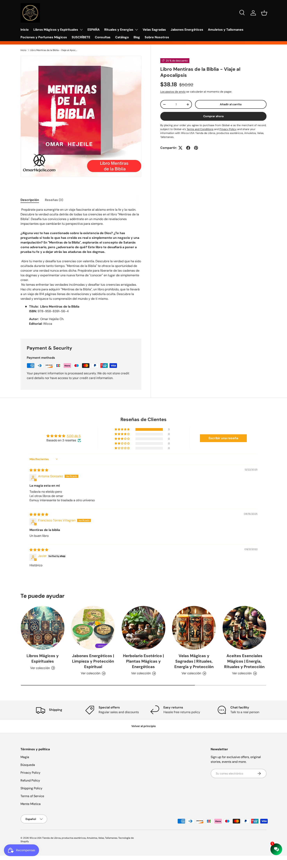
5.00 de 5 (74, 436)
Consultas (103, 37)
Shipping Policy (31, 788)
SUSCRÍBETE (81, 37)
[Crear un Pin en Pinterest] (196, 148)
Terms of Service (32, 796)
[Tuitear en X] (180, 148)
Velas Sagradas (154, 30)
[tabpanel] (80, 268)
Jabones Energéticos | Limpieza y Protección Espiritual (93, 661)
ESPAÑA (93, 30)
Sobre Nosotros (157, 37)
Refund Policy (30, 780)
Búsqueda (27, 765)
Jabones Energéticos (187, 30)
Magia (24, 757)
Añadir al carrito (231, 104)
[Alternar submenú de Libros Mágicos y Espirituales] (81, 29)
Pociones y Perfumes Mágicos (43, 37)
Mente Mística (30, 804)
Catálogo (122, 37)
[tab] (29, 199)
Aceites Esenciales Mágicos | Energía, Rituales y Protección (244, 661)
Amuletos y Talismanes (225, 30)
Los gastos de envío (172, 91)
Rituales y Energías (118, 30)
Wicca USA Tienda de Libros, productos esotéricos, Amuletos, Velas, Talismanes (73, 837)
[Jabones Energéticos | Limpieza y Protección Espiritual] (93, 628)
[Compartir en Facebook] (188, 148)
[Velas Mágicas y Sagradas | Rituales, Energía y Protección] (194, 628)
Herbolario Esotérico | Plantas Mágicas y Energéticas (143, 661)
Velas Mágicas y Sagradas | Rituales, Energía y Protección (194, 661)
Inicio (24, 30)
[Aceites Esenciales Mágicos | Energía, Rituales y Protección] (244, 628)
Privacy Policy (30, 773)
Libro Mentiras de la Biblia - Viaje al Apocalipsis (53, 50)
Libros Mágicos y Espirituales (55, 30)
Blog (137, 37)
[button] (264, 13)
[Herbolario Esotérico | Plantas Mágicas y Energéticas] (143, 628)
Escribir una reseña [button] (223, 438)
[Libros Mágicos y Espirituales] (42, 628)
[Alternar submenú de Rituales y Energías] (136, 29)
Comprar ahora (213, 116)
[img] (38, 470)
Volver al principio (143, 726)
